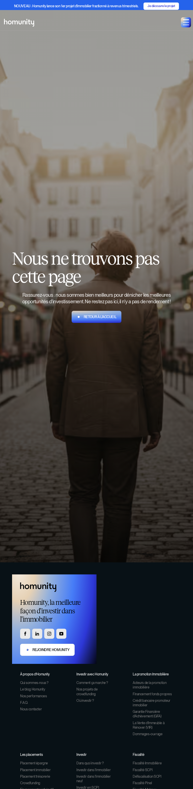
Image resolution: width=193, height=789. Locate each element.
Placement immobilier (35, 770)
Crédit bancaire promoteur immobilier (151, 703)
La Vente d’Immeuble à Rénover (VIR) (148, 725)
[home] (19, 22)
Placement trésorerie (35, 776)
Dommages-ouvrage (147, 734)
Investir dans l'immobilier (93, 770)
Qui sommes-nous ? (34, 683)
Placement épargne (34, 763)
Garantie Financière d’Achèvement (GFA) (147, 714)
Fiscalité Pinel (142, 783)
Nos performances (33, 696)
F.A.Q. (24, 703)
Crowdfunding (30, 783)
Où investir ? (85, 701)
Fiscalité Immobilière (147, 763)
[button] (186, 22)
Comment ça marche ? (92, 683)
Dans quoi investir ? (90, 763)
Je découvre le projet (161, 6)
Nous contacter (31, 709)
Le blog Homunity (32, 689)
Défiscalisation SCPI (147, 776)
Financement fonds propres (152, 694)
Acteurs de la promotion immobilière (149, 685)
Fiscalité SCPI (142, 770)
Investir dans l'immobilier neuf (93, 778)
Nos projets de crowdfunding (87, 691)
